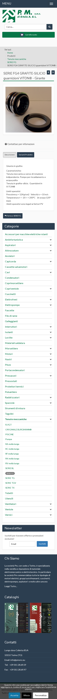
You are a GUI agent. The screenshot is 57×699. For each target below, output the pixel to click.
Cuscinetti (10, 294)
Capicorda (10, 261)
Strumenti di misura (15, 408)
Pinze (8, 364)
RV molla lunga (12, 463)
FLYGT (8, 424)
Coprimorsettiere (14, 283)
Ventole (9, 509)
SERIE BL (9, 468)
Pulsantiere (11, 391)
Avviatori (10, 255)
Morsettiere (11, 348)
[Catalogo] (17, 617)
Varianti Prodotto (26, 155)
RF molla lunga (12, 453)
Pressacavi (10, 375)
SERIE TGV (10, 483)
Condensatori (12, 277)
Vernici (8, 514)
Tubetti (9, 493)
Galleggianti (11, 321)
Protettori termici (14, 386)
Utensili (9, 498)
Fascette (9, 310)
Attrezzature (12, 250)
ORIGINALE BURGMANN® (18, 429)
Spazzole (9, 402)
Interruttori (11, 326)
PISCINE (9, 434)
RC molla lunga (12, 449)
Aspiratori (10, 245)
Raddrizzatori (12, 397)
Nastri (8, 359)
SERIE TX (9, 487)
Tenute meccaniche (16, 59)
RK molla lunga (12, 458)
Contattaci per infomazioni (20, 144)
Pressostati (11, 381)
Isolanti (9, 332)
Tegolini (9, 413)
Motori (9, 353)
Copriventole (12, 288)
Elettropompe (12, 304)
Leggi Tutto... (11, 586)
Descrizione (10, 155)
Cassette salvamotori (16, 266)
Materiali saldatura (15, 342)
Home (10, 52)
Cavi (7, 272)
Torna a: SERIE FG (14, 216)
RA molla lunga (12, 444)
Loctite (8, 337)
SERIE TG (10, 478)
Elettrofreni (11, 299)
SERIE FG (11, 62)
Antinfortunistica (14, 239)
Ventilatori (10, 503)
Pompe (8, 439)
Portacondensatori (15, 370)
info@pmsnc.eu (17, 660)
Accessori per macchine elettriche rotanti (26, 234)
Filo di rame (11, 315)
